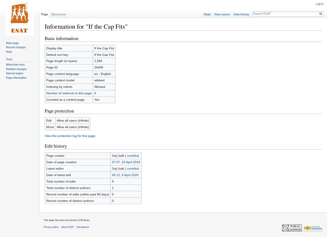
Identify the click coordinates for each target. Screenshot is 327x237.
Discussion (58, 14)
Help (9, 51)
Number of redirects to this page (69, 93)
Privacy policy (51, 227)
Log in (319, 4)
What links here (15, 64)
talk (121, 155)
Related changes (16, 69)
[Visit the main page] (19, 18)
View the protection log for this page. (70, 136)
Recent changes (16, 47)
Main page (12, 43)
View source (222, 14)
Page (44, 14)
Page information (16, 77)
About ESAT (67, 227)
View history (241, 14)
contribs (132, 155)
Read (207, 14)
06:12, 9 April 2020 (125, 175)
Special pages (14, 73)
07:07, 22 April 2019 (126, 162)
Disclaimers (83, 227)
